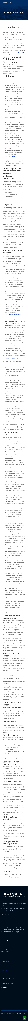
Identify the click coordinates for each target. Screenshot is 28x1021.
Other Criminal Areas (6, 951)
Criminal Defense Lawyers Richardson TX (13, 929)
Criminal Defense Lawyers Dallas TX (12, 927)
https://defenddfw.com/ (11, 156)
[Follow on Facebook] (2, 914)
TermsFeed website (9, 358)
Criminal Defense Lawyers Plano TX (12, 931)
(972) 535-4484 (8, 973)
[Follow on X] (5, 914)
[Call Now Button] (25, 1018)
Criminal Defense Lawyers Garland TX (12, 926)
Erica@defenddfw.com (9, 975)
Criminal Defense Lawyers (8, 949)
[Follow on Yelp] (8, 914)
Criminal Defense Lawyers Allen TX (12, 933)
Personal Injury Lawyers (7, 948)
